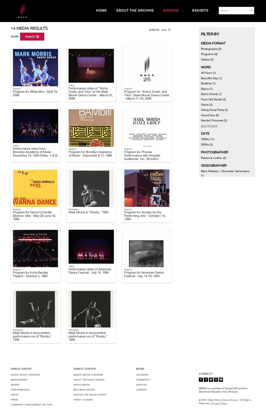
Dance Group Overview (25, 374)
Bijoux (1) (207, 88)
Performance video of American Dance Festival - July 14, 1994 (90, 270)
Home (101, 10)
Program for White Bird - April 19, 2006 (35, 93)
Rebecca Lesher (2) (213, 157)
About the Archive (135, 10)
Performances (20, 389)
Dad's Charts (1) (211, 94)
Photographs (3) (211, 49)
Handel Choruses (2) (214, 120)
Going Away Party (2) (214, 109)
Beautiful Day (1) (211, 78)
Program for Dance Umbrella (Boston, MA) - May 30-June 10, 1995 (34, 215)
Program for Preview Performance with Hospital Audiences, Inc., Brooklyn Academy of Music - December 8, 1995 (145, 158)
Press (14, 399)
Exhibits (200, 10)
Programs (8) (209, 54)
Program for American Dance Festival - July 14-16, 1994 (144, 274)
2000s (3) (207, 144)
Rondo (30, 36)
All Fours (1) (208, 72)
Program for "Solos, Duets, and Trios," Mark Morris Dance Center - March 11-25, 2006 (147, 95)
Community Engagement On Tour (32, 404)
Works (15, 384)
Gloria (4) (207, 104)
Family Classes (83, 399)
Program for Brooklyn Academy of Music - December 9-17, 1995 (90, 153)
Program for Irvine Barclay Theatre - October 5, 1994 (30, 274)
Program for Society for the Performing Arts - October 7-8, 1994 (145, 215)
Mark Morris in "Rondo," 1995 (88, 212)
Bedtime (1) (208, 83)
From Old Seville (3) (213, 99)
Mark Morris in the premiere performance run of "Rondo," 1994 (32, 336)
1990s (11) (207, 139)
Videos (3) (207, 59)
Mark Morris (19, 379)
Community (143, 379)
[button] (251, 10)
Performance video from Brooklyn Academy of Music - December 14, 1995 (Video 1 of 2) (35, 152)
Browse (171, 10)
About (15, 394)
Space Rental (82, 384)
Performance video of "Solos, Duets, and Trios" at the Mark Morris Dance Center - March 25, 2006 (91, 93)
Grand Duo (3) (210, 115)
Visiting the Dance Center (90, 394)
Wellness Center (84, 389)
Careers (141, 389)
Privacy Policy (219, 403)
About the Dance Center (89, 379)
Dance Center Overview (88, 374)
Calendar (142, 374)
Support (141, 384)
